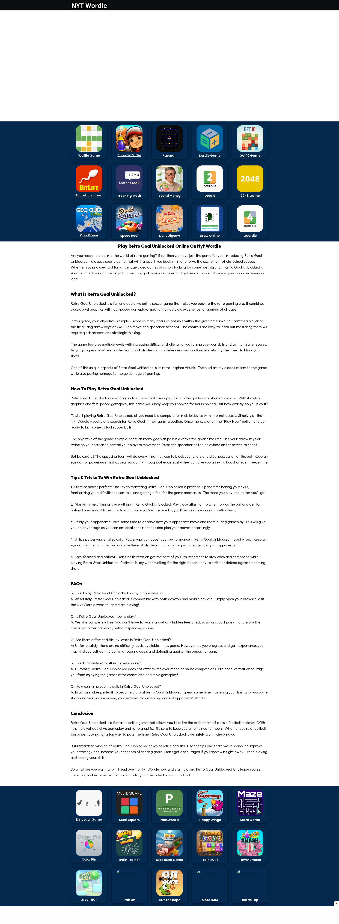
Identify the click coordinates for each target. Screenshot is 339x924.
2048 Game (250, 195)
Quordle (250, 235)
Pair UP (129, 900)
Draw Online (210, 235)
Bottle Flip (250, 900)
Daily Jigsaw (169, 235)
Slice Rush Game (169, 860)
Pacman (170, 155)
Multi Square (129, 820)
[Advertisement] (87, 65)
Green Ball (89, 899)
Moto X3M (210, 900)
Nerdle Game (210, 155)
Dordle (209, 195)
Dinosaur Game (89, 819)
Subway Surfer (129, 155)
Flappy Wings (210, 820)
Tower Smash (250, 860)
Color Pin (89, 859)
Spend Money (170, 195)
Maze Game (250, 820)
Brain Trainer (129, 860)
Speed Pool (129, 235)
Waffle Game (89, 155)
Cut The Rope (169, 900)
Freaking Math (129, 195)
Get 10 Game (250, 155)
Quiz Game (89, 235)
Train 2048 (210, 860)
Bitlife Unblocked (89, 195)
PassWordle (169, 820)
